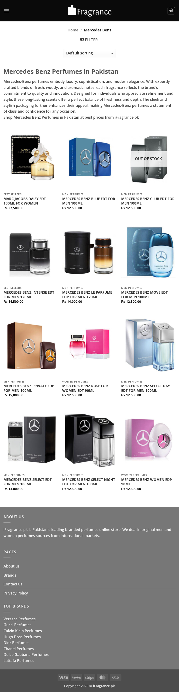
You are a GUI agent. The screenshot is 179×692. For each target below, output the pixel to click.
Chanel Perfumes (18, 648)
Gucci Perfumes (17, 624)
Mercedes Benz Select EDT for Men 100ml (27, 482)
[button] (6, 10)
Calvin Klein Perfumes (22, 630)
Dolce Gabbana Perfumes (26, 654)
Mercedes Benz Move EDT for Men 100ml (144, 294)
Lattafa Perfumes (18, 660)
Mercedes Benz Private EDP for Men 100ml (28, 388)
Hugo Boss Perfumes (22, 636)
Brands (9, 575)
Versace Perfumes (19, 618)
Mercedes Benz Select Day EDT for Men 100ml (145, 388)
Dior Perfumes (16, 642)
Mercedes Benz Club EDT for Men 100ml (148, 201)
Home (73, 30)
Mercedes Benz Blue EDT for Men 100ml (88, 201)
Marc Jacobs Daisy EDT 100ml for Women (24, 201)
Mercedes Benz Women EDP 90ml (146, 482)
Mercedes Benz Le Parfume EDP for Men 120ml (87, 294)
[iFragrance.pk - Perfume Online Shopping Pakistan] (89, 11)
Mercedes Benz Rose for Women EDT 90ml (85, 388)
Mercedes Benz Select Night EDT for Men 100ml (88, 482)
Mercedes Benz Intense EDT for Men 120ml (28, 294)
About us (11, 566)
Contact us (12, 584)
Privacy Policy (15, 593)
